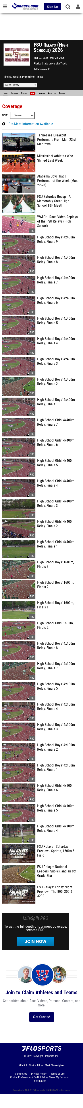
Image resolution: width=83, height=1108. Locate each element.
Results (14, 93)
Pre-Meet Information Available (30, 124)
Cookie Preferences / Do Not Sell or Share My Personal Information (39, 1079)
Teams (62, 93)
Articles (52, 93)
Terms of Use (58, 1073)
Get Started (41, 1017)
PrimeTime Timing (32, 76)
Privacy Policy (38, 1073)
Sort (4, 115)
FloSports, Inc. (51, 1056)
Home (5, 93)
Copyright (38, 1056)
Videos (42, 93)
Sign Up (52, 6)
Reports (27, 93)
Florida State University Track (50, 63)
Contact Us (21, 1073)
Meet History (12, 85)
